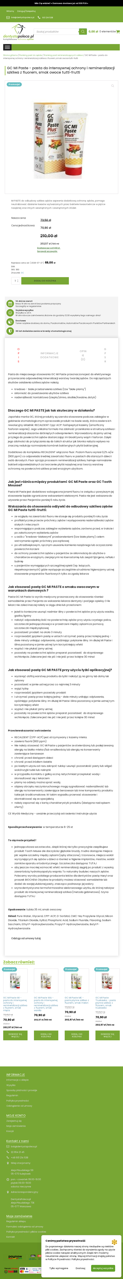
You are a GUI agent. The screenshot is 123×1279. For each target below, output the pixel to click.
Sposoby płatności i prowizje (21, 1090)
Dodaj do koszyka (45, 280)
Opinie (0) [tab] (83, 355)
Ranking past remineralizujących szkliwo (63, 55)
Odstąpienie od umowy (19, 1105)
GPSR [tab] (105, 355)
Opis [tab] (18, 355)
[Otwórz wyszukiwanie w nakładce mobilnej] (60, 31)
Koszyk (10, 1131)
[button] (113, 86)
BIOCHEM (31, 880)
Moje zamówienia (16, 1126)
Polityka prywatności (17, 1100)
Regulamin (12, 1095)
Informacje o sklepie (17, 1079)
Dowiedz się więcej (15, 1035)
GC (22, 272)
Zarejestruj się (14, 1120)
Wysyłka (10, 1085)
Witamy (10, 11)
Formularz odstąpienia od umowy (24, 1226)
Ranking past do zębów (30, 55)
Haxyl (103, 876)
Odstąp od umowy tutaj (26, 938)
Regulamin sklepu (16, 1221)
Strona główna (10, 55)
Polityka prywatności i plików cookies (26, 1231)
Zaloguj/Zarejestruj (26, 11)
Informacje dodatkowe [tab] (49, 355)
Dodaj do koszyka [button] (46, 1035)
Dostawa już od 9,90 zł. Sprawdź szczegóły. (49, 249)
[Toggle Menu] (7, 47)
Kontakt (10, 1236)
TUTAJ (93, 863)
